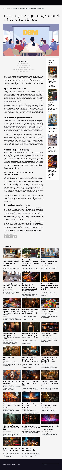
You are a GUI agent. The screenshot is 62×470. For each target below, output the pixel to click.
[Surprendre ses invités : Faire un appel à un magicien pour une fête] (31, 302)
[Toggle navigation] (3, 2)
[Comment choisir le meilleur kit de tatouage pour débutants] (52, 139)
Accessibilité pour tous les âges (23, 67)
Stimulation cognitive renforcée (23, 65)
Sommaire (24, 61)
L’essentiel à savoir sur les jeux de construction (49, 310)
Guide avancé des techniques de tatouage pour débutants (52, 129)
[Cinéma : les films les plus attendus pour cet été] (12, 419)
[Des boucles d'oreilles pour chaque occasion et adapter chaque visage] (31, 326)
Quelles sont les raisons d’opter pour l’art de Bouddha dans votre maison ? (49, 360)
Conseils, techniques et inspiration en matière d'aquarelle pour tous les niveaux (12, 312)
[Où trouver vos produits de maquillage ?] (50, 326)
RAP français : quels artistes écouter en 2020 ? (31, 427)
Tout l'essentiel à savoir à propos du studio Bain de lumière (49, 383)
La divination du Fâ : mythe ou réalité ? (29, 449)
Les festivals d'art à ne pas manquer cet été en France (11, 405)
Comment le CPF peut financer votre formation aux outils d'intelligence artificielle (49, 286)
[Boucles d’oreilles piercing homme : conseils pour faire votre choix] (12, 326)
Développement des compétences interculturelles (23, 69)
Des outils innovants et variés (23, 71)
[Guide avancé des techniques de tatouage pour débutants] (52, 119)
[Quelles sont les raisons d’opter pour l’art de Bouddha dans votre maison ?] (50, 350)
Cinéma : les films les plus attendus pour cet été (11, 427)
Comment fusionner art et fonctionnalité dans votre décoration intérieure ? (52, 83)
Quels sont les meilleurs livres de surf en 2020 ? (11, 449)
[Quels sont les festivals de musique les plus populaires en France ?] (50, 419)
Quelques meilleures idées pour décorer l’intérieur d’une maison (30, 359)
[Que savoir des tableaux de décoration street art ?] (12, 374)
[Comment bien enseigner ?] (12, 350)
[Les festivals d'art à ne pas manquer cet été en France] (12, 397)
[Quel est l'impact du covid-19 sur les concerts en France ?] (31, 397)
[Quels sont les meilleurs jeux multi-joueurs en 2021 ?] (31, 374)
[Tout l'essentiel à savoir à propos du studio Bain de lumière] (50, 374)
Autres (8, 8)
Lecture (4, 464)
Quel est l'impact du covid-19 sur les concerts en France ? (30, 405)
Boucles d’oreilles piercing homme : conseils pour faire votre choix (11, 336)
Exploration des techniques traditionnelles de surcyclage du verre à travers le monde (52, 173)
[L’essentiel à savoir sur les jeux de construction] (50, 302)
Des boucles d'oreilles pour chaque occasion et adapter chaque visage (30, 335)
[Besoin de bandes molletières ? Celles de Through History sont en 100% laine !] (52, 95)
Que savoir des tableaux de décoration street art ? (12, 382)
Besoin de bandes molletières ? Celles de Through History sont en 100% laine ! (52, 107)
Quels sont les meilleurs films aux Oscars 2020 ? (49, 404)
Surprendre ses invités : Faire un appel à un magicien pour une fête (30, 311)
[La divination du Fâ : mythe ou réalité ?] (31, 441)
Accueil (4, 8)
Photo (13, 464)
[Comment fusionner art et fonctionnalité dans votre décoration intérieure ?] (52, 72)
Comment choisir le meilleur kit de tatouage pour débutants (52, 150)
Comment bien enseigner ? (8, 358)
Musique (9, 464)
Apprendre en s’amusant (23, 63)
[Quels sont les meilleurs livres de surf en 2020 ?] (12, 441)
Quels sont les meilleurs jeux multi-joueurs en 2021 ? (30, 383)
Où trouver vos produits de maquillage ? (49, 334)
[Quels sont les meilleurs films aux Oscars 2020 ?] (50, 397)
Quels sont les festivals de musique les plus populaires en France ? (50, 427)
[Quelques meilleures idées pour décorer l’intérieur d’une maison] (31, 350)
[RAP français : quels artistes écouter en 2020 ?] (31, 419)
